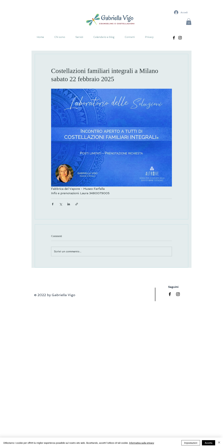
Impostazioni (190, 442)
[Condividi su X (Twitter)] (60, 204)
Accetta (208, 442)
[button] (188, 21)
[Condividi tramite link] (76, 204)
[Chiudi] (219, 442)
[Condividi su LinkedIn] (68, 204)
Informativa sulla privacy (141, 442)
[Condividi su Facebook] (52, 204)
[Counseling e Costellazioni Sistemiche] (174, 37)
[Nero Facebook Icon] (169, 294)
